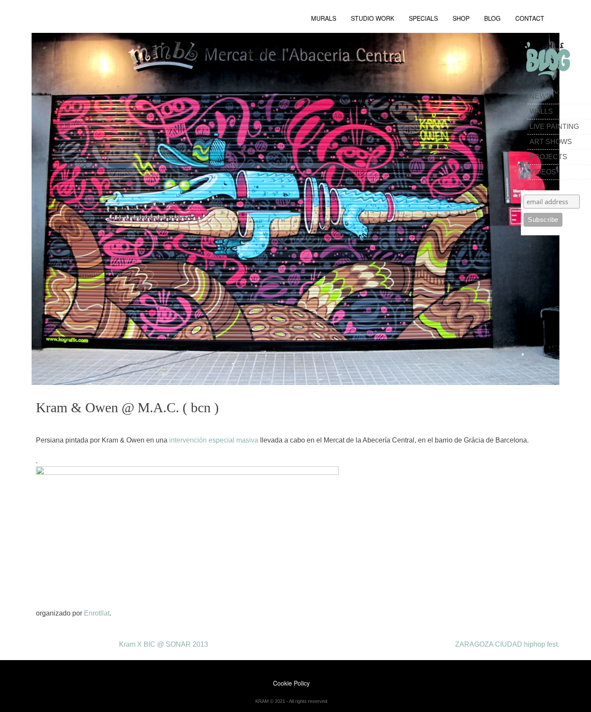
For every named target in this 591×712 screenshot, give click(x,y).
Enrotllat (96, 613)
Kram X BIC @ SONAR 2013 (163, 644)
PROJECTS (548, 156)
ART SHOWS (551, 141)
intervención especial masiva (213, 440)
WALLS (541, 111)
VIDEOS (543, 172)
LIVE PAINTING (554, 126)
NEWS (540, 96)
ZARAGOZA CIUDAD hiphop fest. (507, 644)
